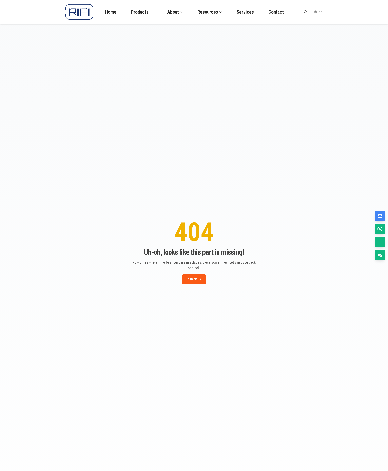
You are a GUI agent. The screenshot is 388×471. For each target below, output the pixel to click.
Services (245, 12)
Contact (276, 12)
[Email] (380, 216)
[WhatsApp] (380, 229)
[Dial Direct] (380, 242)
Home (110, 12)
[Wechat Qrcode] (380, 255)
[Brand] (79, 12)
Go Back (191, 279)
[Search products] (306, 12)
